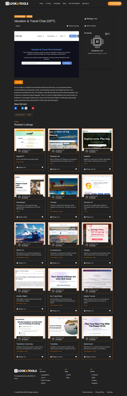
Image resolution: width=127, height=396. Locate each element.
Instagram (95, 383)
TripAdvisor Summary (24, 344)
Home (41, 3)
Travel (29, 16)
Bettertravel (88, 344)
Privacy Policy (99, 392)
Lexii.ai (43, 377)
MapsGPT (20, 156)
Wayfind (87, 156)
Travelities (54, 344)
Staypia (87, 250)
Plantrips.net (55, 156)
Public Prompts (45, 380)
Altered (43, 383)
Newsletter (57, 3)
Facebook (95, 375)
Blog (64, 3)
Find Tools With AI (74, 3)
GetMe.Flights (21, 296)
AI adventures (55, 250)
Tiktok (93, 377)
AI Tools (48, 3)
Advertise (110, 392)
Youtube (94, 380)
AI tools (68, 375)
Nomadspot (20, 202)
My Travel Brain (56, 296)
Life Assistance (20, 16)
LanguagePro (45, 375)
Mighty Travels (89, 296)
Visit (17, 82)
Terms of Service (88, 392)
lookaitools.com (97, 51)
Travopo (53, 202)
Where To (20, 250)
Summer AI (88, 202)
